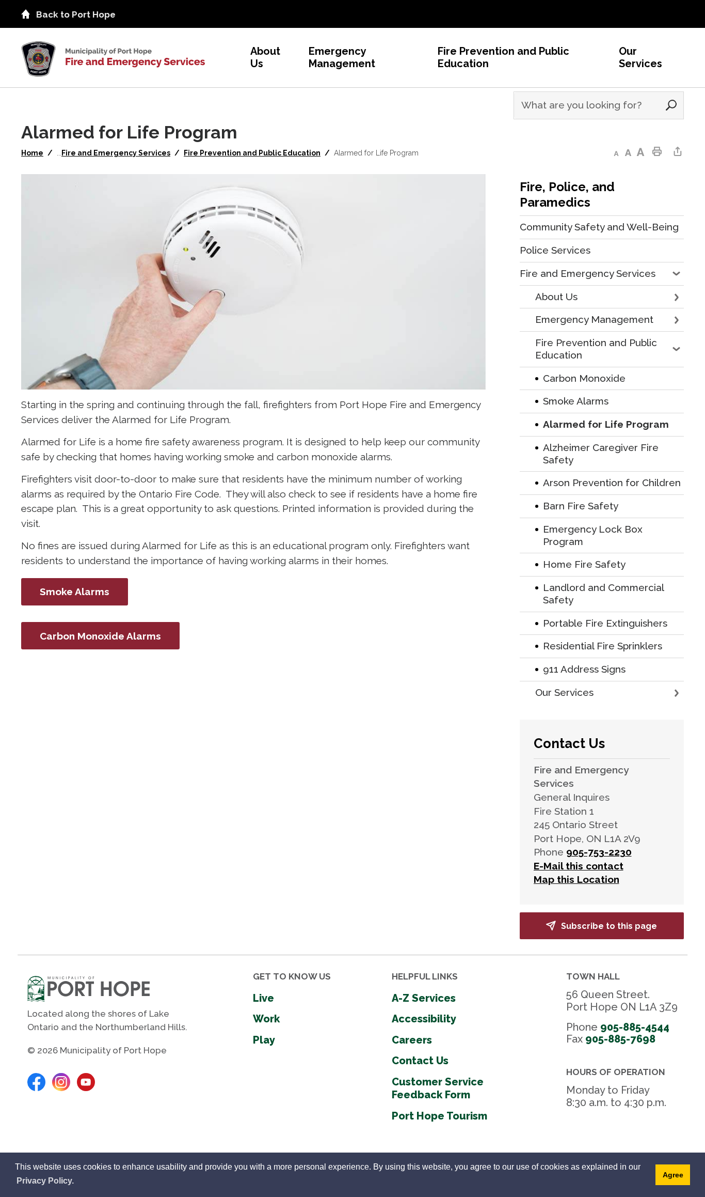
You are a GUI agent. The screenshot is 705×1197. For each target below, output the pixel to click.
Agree (673, 1175)
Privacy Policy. (45, 1180)
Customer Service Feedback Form (438, 1088)
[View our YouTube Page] (86, 1081)
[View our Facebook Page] (36, 1081)
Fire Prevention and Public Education (503, 57)
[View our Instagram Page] (61, 1081)
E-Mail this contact (578, 866)
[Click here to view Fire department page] (113, 54)
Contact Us (420, 1060)
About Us (265, 57)
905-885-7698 (620, 1039)
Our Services (640, 57)
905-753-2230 (599, 852)
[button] (677, 273)
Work (266, 1019)
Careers (412, 1040)
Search (671, 105)
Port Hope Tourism (439, 1116)
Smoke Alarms (74, 591)
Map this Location (576, 879)
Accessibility (424, 1019)
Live (263, 998)
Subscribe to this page (609, 926)
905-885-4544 (634, 1027)
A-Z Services (424, 998)
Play (264, 1040)
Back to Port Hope (76, 14)
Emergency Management (342, 57)
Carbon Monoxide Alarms (100, 636)
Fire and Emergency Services (115, 153)
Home (32, 153)
